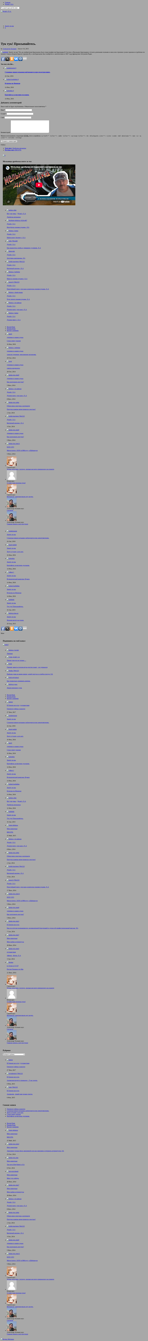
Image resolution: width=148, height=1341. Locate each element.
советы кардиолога (13, 368)
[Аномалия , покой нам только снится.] (12, 1087)
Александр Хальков (9, 49)
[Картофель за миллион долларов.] (9, 91)
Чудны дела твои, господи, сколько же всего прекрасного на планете (30, 469)
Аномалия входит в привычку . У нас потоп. (22, 1080)
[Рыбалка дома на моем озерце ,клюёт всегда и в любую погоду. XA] (13, 671)
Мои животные (12, 829)
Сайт (2, 117)
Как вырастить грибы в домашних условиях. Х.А (24, 248)
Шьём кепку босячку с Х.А (16, 237)
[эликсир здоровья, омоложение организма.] (13, 348)
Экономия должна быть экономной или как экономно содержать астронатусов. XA (35, 1151)
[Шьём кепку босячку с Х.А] (12, 231)
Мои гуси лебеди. (13, 1178)
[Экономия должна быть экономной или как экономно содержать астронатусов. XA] (13, 1144)
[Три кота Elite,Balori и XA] (12, 1158)
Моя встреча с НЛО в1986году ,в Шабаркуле (22, 450)
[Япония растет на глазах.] (12, 613)
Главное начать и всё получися (17, 524)
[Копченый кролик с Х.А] (16, 261)
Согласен (10, 510)
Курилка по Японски (12, 83)
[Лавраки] (13, 650)
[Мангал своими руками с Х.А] (13, 272)
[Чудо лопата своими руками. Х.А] (15, 292)
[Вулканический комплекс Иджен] (10, 572)
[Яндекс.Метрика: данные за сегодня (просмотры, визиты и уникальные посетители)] (7, 1339)
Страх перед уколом (14, 341)
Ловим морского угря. (14, 688)
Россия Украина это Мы (15, 969)
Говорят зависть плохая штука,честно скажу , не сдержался (27, 667)
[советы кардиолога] (9, 361)
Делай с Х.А (9, 4)
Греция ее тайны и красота (16, 709)
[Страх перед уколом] (9, 334)
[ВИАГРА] (12, 825)
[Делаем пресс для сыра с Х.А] (14, 303)
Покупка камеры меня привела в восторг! (21, 409)
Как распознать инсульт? (15, 382)
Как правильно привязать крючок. (18, 681)
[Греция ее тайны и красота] (10, 702)
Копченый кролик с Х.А (15, 268)
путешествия (24, 705)
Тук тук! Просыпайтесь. (15, 606)
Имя (3, 110)
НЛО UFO (10, 447)
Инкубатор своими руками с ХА (18, 227)
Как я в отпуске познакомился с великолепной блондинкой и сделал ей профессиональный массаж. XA (42, 928)
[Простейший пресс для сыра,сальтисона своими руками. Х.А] (13, 282)
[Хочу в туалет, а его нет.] (12, 545)
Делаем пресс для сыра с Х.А (17, 309)
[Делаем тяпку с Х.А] (12, 313)
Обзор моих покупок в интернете (18, 406)
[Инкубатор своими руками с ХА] (17, 220)
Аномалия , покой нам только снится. (20, 1094)
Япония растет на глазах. (15, 620)
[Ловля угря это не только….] (13, 657)
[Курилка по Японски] (11, 79)
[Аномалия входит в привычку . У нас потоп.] (15, 1073)
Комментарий (5, 132)
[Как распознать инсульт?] (13, 375)
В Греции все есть (13, 705)
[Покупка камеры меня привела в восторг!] (13, 402)
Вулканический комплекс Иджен (18, 579)
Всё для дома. (11, 213)
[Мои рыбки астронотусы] (13, 935)
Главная (7, 2)
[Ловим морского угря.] (12, 684)
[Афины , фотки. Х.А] (13, 949)
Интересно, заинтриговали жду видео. (20, 496)
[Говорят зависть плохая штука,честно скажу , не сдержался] (9, 664)
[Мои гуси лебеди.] (12, 1171)
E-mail (3, 114)
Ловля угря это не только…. (16, 660)
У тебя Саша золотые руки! (16, 483)
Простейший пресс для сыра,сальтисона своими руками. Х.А (28, 289)
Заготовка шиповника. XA (16, 258)
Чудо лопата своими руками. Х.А (18, 299)
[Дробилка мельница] (11, 210)
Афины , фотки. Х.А (14, 955)
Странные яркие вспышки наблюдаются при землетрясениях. (27, 72)
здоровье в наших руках (15, 337)
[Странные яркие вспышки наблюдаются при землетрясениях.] (10, 68)
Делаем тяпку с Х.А (14, 320)
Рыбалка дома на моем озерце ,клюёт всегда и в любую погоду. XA (30, 674)
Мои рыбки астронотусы (15, 942)
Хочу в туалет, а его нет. (15, 552)
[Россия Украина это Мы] (10, 962)
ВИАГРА (10, 832)
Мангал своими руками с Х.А (17, 279)
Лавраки (10, 653)
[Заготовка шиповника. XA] (11, 251)
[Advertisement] (110, 18)
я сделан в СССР (12, 966)
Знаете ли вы (9, 26)
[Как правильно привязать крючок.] (13, 677)
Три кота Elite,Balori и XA (16, 1164)
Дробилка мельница (14, 217)
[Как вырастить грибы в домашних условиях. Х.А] (12, 241)
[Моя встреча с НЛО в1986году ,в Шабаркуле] (13, 443)
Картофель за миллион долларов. (17, 95)
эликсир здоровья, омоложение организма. (21, 354)
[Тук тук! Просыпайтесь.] (10, 600)
